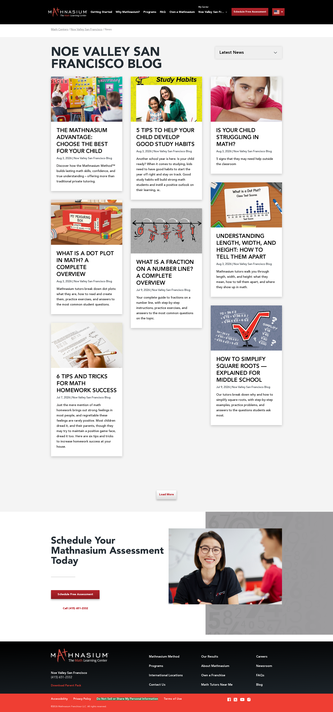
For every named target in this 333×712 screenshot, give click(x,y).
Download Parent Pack (66, 685)
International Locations (166, 675)
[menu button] (278, 12)
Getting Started (101, 12)
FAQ (163, 12)
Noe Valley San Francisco (86, 29)
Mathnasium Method (164, 656)
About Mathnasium (215, 666)
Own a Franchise (213, 675)
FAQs (260, 675)
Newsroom (264, 666)
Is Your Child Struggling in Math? (237, 137)
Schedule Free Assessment (250, 12)
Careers (261, 656)
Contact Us (157, 684)
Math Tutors (217, 684)
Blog (259, 684)
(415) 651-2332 (61, 677)
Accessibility (59, 699)
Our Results (209, 656)
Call (75, 608)
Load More (166, 494)
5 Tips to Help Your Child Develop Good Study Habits (165, 137)
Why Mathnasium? (128, 12)
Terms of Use (173, 699)
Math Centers (59, 29)
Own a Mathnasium (182, 12)
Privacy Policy (82, 699)
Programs (149, 12)
